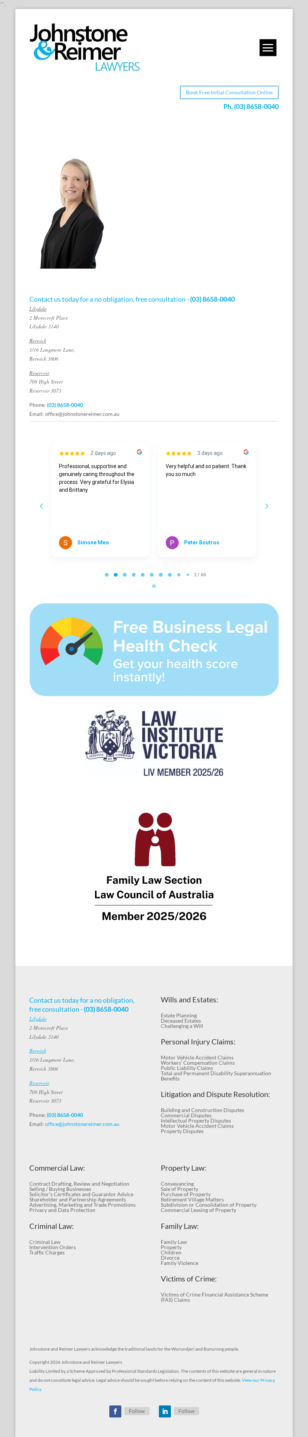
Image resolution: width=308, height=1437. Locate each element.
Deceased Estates (181, 1020)
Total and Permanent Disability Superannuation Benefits (216, 1076)
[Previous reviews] (41, 506)
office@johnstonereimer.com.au (82, 414)
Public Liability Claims (187, 1068)
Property (171, 1247)
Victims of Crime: (189, 1278)
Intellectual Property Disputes (196, 1120)
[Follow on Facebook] (115, 1411)
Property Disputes (182, 1131)
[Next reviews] (266, 506)
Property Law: (183, 1168)
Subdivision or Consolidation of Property (209, 1204)
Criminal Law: (51, 1226)
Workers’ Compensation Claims (198, 1062)
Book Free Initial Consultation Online (229, 92)
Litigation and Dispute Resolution (214, 1094)
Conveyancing (177, 1183)
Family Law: (180, 1226)
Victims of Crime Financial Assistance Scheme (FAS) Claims (214, 1297)
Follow (137, 1411)
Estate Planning (179, 1015)
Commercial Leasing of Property (198, 1210)
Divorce (170, 1257)
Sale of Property (179, 1189)
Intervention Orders (52, 1247)
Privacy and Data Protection (62, 1210)
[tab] (106, 574)
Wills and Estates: (189, 999)
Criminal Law (44, 1242)
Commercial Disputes (186, 1115)
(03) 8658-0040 (256, 106)
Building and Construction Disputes (202, 1110)
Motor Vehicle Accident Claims (197, 1057)
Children (171, 1252)
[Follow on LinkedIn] (165, 1411)
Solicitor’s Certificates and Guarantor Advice (81, 1194)
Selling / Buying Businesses (60, 1189)
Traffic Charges (47, 1252)
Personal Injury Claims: (198, 1041)
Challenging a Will (182, 1026)
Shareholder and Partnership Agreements (77, 1199)
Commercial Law (56, 1168)
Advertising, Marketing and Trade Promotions (82, 1204)
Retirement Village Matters (192, 1199)
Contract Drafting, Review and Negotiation (79, 1183)
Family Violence (179, 1263)
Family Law (174, 1242)
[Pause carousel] (154, 586)
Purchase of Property (186, 1194)
